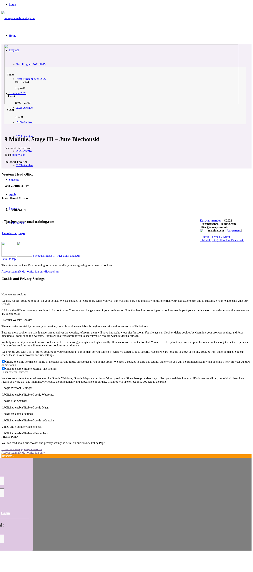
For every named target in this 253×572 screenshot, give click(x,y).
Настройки (52, 271)
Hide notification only (32, 271)
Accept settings (10, 271)
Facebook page (13, 233)
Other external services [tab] (14, 372)
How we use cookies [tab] (13, 294)
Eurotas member (210, 220)
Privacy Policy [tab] (10, 436)
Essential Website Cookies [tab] (16, 319)
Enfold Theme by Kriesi (216, 236)
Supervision (18, 154)
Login (12, 4)
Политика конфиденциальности (21, 449)
